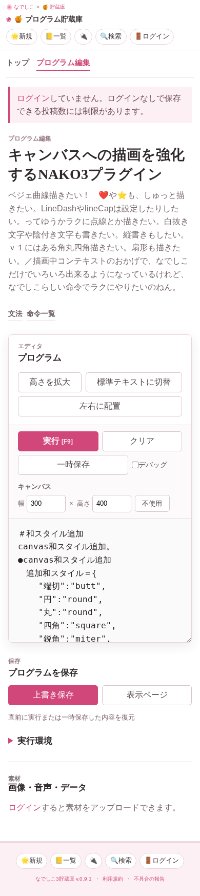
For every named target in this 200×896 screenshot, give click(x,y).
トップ (17, 62)
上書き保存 (53, 694)
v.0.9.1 (84, 879)
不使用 (152, 503)
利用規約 (113, 879)
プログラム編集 (63, 62)
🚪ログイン (151, 36)
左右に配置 (100, 406)
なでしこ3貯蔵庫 (54, 879)
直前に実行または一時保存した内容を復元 (71, 717)
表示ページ (147, 694)
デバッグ (152, 465)
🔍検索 (111, 36)
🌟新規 (21, 36)
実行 (58, 440)
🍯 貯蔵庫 (53, 7)
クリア (142, 440)
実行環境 (34, 741)
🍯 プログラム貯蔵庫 (48, 19)
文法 (15, 313)
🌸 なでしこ (20, 7)
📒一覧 (56, 36)
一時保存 (73, 464)
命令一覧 (41, 313)
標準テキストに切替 (134, 381)
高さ (83, 503)
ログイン (33, 98)
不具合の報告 (149, 879)
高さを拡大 (49, 381)
